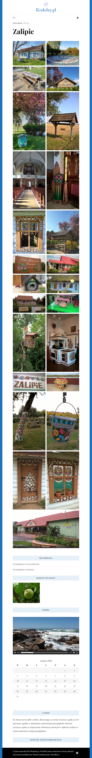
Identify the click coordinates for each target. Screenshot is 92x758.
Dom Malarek (46, 546)
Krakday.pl (46, 9)
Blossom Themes (32, 754)
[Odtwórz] (15, 652)
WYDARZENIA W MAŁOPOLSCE (26, 564)
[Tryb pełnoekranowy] (77, 652)
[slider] (44, 652)
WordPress (55, 754)
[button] (46, 635)
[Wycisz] (74, 652)
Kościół (29, 207)
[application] (46, 635)
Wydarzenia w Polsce (23, 570)
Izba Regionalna (63, 272)
